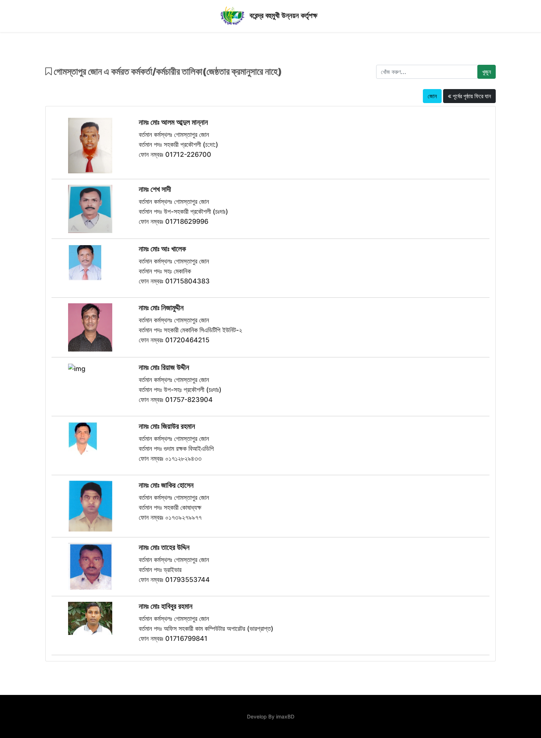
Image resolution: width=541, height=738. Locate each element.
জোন (432, 96)
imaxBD (285, 716)
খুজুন (486, 71)
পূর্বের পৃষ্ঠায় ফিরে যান (471, 96)
